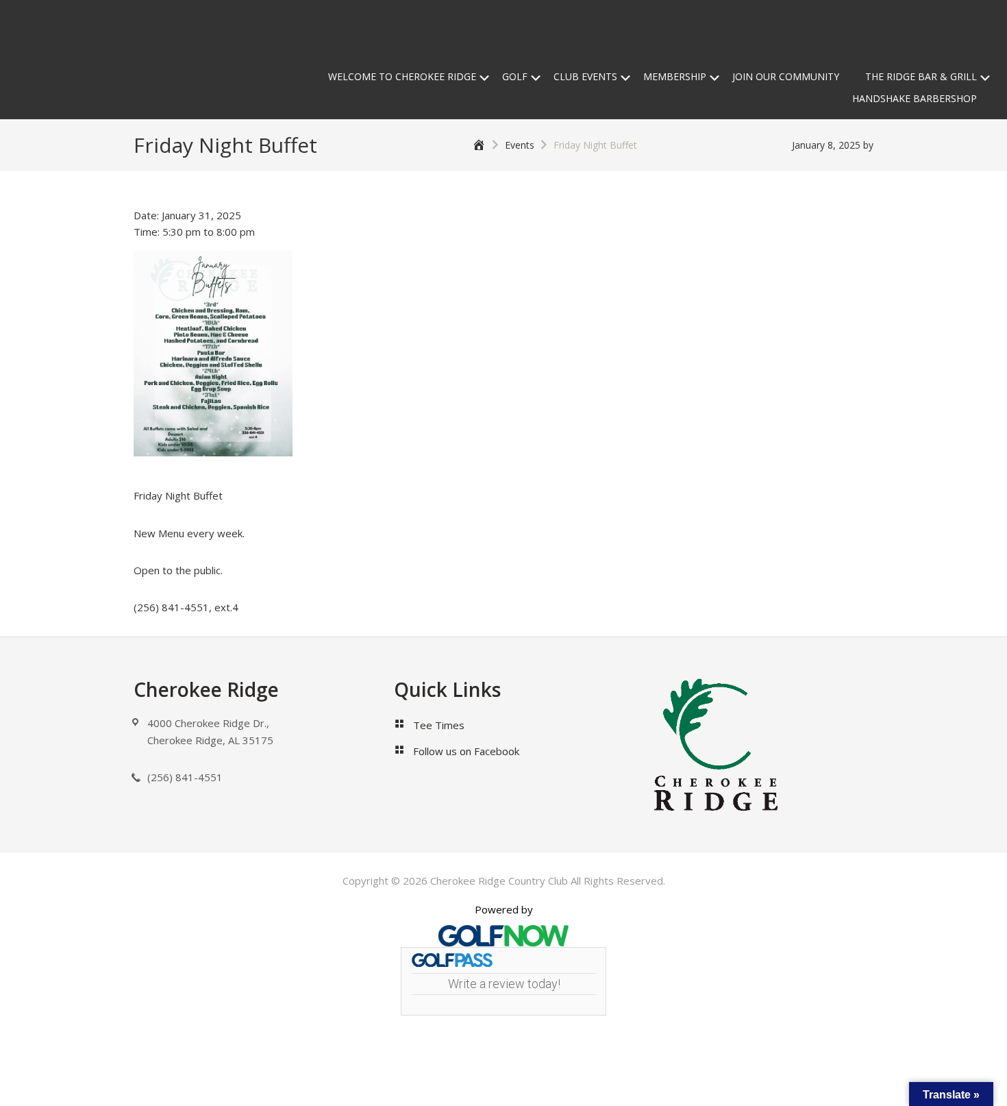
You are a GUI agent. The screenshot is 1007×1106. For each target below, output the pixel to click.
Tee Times (438, 725)
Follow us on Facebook (466, 751)
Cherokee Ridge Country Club (98, 27)
